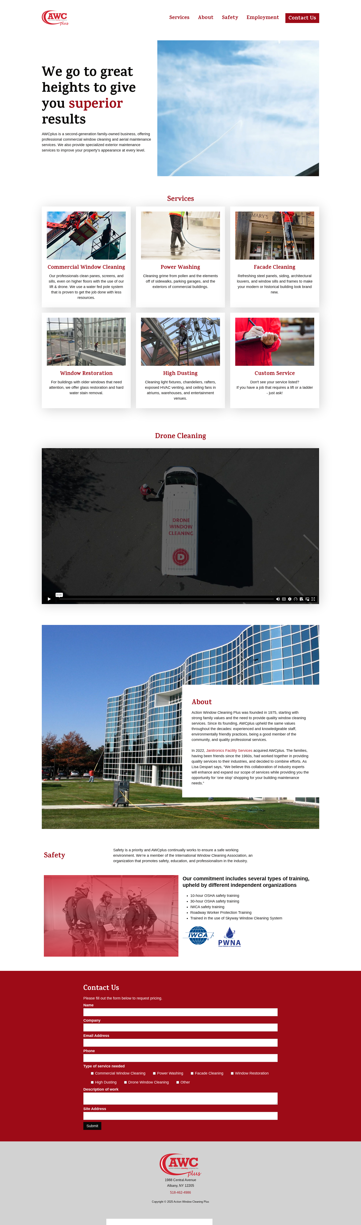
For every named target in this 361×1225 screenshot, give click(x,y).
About (206, 18)
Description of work (100, 1089)
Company (91, 1020)
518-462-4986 (180, 1192)
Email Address (96, 1036)
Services (179, 18)
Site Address (94, 1109)
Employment (263, 18)
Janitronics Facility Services (229, 750)
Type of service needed (104, 1066)
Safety (230, 18)
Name (88, 1005)
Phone (89, 1051)
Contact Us (302, 18)
